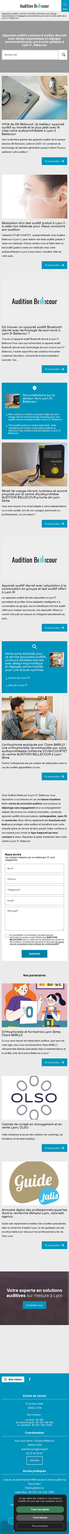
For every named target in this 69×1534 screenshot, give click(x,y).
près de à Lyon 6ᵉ (17, 685)
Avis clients (15, 1379)
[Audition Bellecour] (34, 5)
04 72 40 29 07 (34, 1453)
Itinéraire (34, 1460)
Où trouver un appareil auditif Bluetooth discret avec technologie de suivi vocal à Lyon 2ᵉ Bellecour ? (32, 330)
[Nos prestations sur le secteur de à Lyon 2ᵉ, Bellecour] (12, 401)
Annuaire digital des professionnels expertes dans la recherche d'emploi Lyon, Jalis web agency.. (34, 1213)
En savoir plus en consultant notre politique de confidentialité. (37, 943)
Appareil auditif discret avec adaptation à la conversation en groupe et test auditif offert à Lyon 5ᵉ (34, 589)
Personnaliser (40, 1526)
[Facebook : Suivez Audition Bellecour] (29, 1379)
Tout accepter (40, 1509)
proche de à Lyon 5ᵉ (19, 677)
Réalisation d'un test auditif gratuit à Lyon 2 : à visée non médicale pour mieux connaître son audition (34, 226)
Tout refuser (40, 1517)
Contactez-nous (34, 1305)
